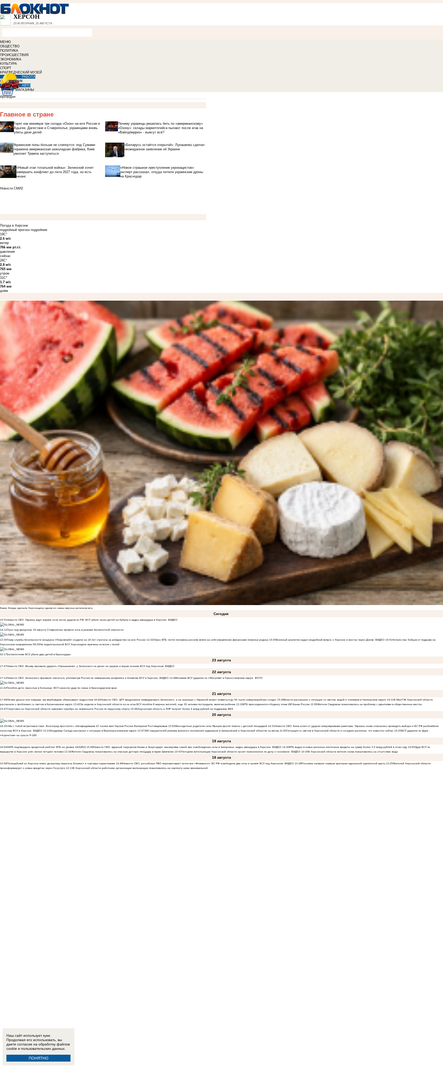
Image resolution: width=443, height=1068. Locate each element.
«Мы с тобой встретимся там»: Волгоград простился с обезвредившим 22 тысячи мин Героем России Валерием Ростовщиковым (87, 726)
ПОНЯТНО (38, 1058)
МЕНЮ (5, 42)
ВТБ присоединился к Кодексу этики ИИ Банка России (276, 704)
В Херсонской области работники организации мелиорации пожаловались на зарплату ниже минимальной (140, 768)
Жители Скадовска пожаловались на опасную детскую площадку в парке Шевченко (122, 751)
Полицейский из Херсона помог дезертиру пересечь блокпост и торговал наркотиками (61, 763)
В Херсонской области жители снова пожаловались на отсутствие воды (353, 751)
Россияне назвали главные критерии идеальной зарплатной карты (343, 763)
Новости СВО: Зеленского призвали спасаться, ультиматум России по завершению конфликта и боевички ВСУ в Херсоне (82, 677)
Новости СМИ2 (11, 188)
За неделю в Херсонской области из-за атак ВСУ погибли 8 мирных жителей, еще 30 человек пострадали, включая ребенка (157, 704)
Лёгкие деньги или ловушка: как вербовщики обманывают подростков (50, 699)
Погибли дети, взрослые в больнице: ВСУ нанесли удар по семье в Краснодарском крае (62, 687)
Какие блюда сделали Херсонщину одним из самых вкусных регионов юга (46, 608)
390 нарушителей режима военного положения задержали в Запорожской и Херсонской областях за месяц (211, 730)
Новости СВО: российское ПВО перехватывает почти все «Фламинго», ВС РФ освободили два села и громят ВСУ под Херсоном (203, 763)
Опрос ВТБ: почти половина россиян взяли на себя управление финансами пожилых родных (210, 639)
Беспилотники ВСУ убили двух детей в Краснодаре (39, 654)
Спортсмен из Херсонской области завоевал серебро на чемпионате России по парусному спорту (68, 708)
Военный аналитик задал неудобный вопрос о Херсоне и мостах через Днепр (325, 639)
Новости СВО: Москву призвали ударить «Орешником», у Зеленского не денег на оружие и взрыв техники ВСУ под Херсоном (85, 666)
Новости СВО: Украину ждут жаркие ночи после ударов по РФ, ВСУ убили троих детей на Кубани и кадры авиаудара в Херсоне (87, 619)
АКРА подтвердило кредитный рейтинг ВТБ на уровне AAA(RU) (46, 747)
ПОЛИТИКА (9, 50)
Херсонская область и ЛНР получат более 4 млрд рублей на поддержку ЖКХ (185, 708)
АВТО (26, 85)
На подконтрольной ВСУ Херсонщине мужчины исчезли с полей (79, 644)
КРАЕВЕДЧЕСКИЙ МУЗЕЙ (21, 72)
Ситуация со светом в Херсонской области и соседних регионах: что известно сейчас (340, 730)
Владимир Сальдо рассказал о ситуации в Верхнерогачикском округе (93, 730)
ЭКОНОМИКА (10, 59)
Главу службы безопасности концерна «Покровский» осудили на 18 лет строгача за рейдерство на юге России (76, 639)
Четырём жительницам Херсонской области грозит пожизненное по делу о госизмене (236, 751)
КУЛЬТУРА (8, 64)
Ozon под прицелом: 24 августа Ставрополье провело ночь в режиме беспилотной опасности (65, 629)
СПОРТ (5, 68)
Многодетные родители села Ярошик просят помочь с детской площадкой (221, 726)
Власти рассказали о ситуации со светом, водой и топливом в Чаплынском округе (335, 699)
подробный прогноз (15, 230)
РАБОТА (28, 77)
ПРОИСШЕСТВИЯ (14, 55)
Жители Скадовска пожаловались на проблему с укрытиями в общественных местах (369, 704)
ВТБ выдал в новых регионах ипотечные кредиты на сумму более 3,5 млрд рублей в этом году (348, 747)
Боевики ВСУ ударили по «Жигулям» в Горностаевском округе (214, 677)
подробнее (39, 230)
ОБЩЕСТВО (9, 46)
